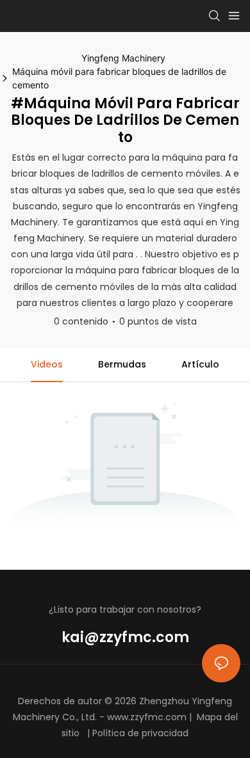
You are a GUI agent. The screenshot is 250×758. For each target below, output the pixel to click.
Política (108, 733)
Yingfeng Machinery (123, 57)
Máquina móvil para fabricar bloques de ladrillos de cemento (119, 78)
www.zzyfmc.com (147, 717)
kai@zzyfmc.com (125, 637)
